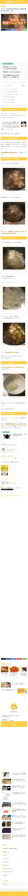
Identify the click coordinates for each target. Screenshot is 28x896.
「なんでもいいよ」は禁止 (7, 458)
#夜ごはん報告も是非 (9, 102)
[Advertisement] (14, 47)
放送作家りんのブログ (14, 2)
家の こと (6, 855)
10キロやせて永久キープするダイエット (11, 478)
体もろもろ (6, 865)
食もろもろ (3, 6)
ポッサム (3, 497)
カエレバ (10, 481)
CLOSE (23, 85)
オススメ (20, 495)
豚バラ (3, 495)
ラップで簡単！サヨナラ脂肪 (11, 94)
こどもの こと (7, 858)
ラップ (12, 495)
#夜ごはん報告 (12, 418)
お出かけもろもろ (8, 868)
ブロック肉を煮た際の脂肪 (10, 91)
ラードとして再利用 (9, 99)
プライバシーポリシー (13, 892)
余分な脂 (8, 495)
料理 (16, 495)
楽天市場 (3, 486)
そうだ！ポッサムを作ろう (10, 89)
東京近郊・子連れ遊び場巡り (10, 848)
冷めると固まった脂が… (10, 97)
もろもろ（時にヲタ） (9, 872)
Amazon (3, 484)
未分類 (5, 875)
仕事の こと (6, 852)
